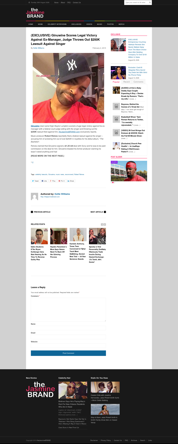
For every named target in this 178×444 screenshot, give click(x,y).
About (63, 2)
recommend (69, 174)
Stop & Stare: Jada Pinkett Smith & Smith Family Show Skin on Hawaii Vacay (104, 420)
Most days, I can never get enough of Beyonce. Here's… (132, 108)
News (40, 24)
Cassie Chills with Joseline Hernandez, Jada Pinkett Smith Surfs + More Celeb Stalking (105, 397)
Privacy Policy (106, 440)
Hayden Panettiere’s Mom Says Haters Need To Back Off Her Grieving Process (58, 251)
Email (33, 333)
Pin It (63, 181)
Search (142, 440)
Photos (110, 24)
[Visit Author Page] (34, 196)
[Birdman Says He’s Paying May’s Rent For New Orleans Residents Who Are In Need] (72, 390)
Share (72, 181)
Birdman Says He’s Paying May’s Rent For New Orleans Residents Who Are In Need (71, 404)
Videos (89, 24)
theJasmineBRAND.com (69, 131)
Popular (116, 81)
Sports (114, 162)
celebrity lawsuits (41, 174)
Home (56, 2)
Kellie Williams (38, 48)
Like (45, 181)
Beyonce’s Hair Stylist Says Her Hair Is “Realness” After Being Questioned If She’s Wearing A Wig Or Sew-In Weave (72, 421)
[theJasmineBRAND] (35, 13)
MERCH (121, 24)
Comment (35, 296)
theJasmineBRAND (44, 440)
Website (34, 341)
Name (33, 324)
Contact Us (77, 2)
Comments (138, 81)
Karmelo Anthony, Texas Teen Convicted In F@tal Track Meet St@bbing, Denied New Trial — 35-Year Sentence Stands (78, 251)
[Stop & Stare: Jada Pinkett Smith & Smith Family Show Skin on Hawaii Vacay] (105, 409)
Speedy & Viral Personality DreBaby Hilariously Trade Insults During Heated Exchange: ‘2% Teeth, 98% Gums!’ (97, 254)
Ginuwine (51, 174)
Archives (134, 440)
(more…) (132, 93)
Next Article (97, 212)
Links (150, 440)
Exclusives (76, 24)
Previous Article (42, 212)
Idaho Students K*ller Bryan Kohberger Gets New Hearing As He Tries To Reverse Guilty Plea (39, 253)
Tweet (37, 181)
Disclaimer (94, 440)
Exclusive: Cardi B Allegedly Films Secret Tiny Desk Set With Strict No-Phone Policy (137, 71)
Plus (53, 181)
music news (60, 174)
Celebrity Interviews (57, 24)
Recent (126, 81)
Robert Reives (79, 174)
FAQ (68, 2)
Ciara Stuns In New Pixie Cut (68, 427)
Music (99, 24)
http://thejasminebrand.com (50, 196)
